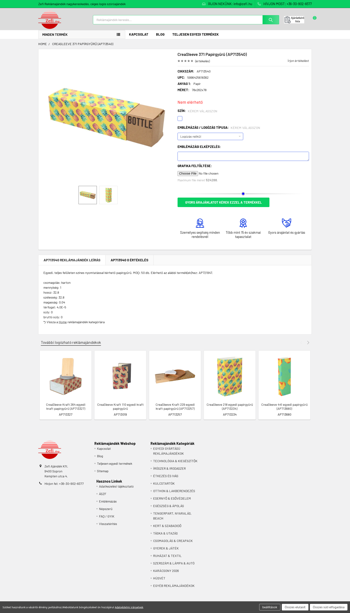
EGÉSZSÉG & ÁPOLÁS (168, 506)
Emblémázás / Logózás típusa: (219, 127)
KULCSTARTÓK (164, 483)
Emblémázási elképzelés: (199, 147)
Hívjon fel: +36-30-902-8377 (64, 484)
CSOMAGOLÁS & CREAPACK (173, 541)
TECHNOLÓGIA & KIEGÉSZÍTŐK (175, 461)
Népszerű (105, 509)
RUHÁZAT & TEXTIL (167, 556)
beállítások (269, 607)
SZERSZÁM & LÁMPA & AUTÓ (174, 563)
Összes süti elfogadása (329, 607)
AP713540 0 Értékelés (129, 260)
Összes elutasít (295, 607)
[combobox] (186, 19)
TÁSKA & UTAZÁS (165, 533)
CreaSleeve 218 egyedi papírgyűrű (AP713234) (230, 406)
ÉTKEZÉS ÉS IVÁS (165, 476)
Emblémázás (108, 501)
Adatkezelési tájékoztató (116, 486)
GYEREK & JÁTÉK (166, 548)
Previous (302, 342)
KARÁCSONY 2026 (166, 571)
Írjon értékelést (298, 61)
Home (63, 322)
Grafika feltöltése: (195, 166)
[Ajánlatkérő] (298, 19)
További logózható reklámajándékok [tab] (71, 342)
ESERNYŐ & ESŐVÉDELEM (172, 498)
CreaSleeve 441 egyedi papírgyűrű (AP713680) (284, 406)
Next (307, 342)
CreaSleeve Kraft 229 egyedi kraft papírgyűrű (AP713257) (175, 406)
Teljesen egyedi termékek (195, 34)
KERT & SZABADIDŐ (167, 526)
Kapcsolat (138, 34)
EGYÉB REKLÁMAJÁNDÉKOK (174, 586)
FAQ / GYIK (106, 516)
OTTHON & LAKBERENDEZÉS (174, 491)
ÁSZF (102, 494)
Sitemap (102, 471)
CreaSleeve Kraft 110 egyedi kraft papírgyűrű (120, 406)
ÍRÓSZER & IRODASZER (169, 468)
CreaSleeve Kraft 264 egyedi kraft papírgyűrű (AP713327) (65, 406)
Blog (160, 34)
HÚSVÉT (159, 578)
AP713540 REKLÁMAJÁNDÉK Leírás (72, 260)
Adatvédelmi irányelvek (129, 607)
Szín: (197, 111)
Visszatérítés (108, 524)
